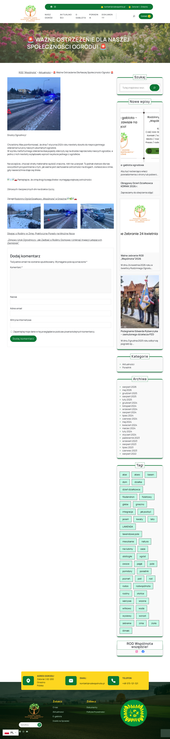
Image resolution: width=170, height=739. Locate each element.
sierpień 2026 (129, 386)
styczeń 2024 (129, 434)
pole (152, 563)
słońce (140, 593)
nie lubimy (127, 548)
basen (151, 474)
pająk (139, 563)
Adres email (16, 308)
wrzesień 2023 (129, 440)
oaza (142, 548)
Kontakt (144, 16)
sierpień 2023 (129, 444)
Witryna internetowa (20, 319)
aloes (137, 474)
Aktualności (128, 364)
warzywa (126, 600)
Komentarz (16, 267)
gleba (125, 504)
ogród (143, 556)
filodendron (128, 496)
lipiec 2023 (127, 447)
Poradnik (126, 367)
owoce (125, 563)
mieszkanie (128, 541)
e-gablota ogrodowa (132, 165)
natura (145, 541)
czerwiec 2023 (129, 450)
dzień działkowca (131, 489)
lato (152, 519)
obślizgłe (127, 556)
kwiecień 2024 (129, 425)
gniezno (140, 504)
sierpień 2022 (129, 453)
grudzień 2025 (129, 393)
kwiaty (139, 519)
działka (138, 482)
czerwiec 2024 (129, 418)
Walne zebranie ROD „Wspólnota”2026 (132, 257)
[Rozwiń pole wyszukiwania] (134, 16)
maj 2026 (127, 390)
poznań (126, 578)
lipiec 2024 (127, 415)
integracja (127, 511)
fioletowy (147, 496)
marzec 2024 (128, 428)
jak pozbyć (145, 511)
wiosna (142, 600)
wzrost (142, 615)
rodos (125, 586)
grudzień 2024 (129, 402)
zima (141, 623)
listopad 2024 (129, 405)
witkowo (126, 608)
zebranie (126, 623)
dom (124, 482)
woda (141, 608)
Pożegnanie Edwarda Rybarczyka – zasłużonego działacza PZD (139, 333)
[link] (41, 198)
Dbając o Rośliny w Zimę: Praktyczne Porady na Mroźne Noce (41, 233)
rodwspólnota (143, 586)
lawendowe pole (130, 534)
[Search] (154, 87)
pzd (139, 578)
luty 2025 (127, 399)
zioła (153, 623)
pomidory (127, 571)
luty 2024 (127, 431)
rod (150, 578)
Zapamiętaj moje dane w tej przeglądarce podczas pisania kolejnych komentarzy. (54, 331)
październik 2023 (131, 437)
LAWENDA (127, 526)
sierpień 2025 (129, 396)
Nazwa (13, 296)
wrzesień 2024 (129, 409)
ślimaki (125, 630)
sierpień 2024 (129, 412)
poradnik (144, 571)
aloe (124, 474)
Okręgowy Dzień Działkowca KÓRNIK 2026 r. (137, 184)
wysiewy (126, 615)
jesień (125, 519)
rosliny (125, 593)
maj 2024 (127, 421)
